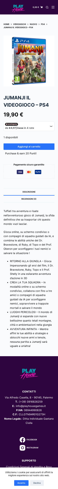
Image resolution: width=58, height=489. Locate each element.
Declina (37, 483)
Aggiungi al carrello (29, 146)
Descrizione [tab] (29, 192)
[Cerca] (47, 7)
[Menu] (53, 7)
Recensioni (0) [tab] (28, 199)
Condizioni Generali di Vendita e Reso (29, 466)
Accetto (21, 483)
